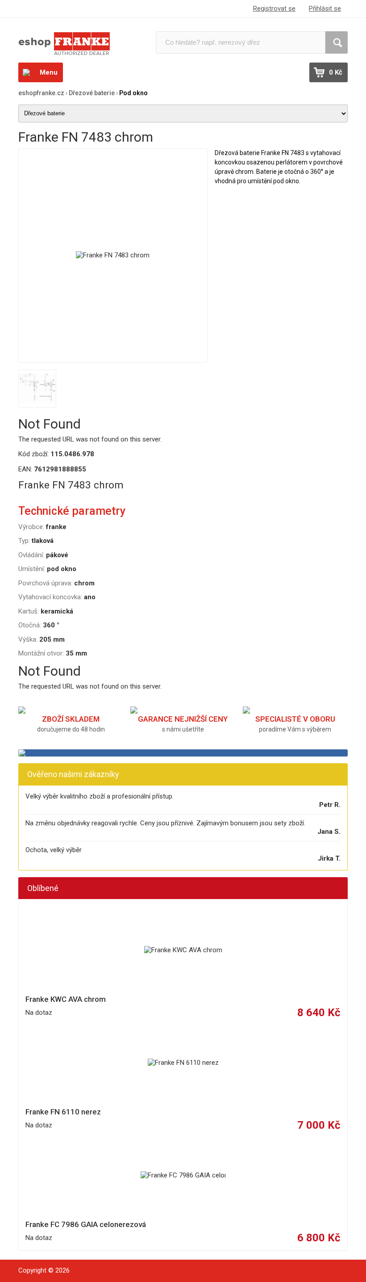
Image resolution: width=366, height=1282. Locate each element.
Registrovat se (274, 8)
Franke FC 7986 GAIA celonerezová (85, 1224)
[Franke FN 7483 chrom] (113, 255)
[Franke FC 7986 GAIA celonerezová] (183, 1175)
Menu (49, 72)
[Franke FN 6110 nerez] (183, 1063)
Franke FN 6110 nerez (63, 1111)
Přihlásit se (325, 8)
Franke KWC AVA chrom (65, 999)
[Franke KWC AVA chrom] (183, 950)
